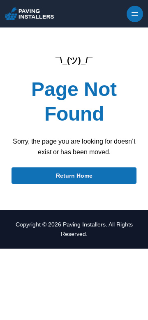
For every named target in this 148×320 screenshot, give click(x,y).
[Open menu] (135, 14)
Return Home (74, 175)
